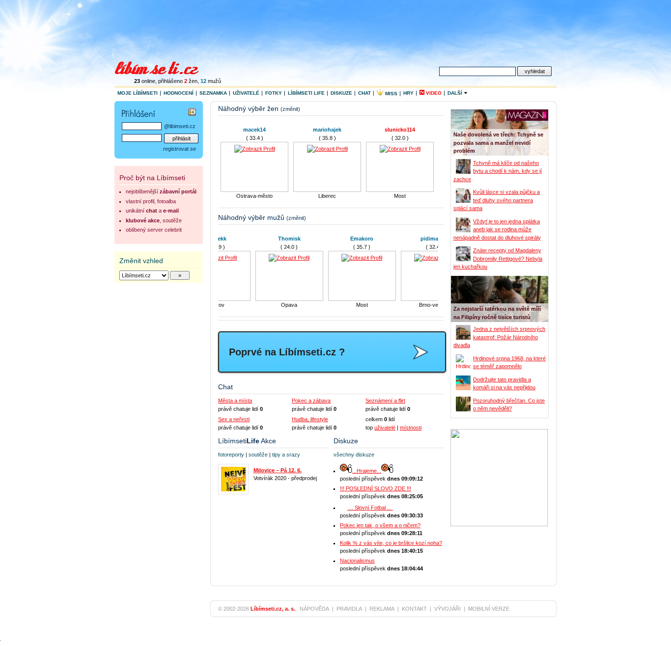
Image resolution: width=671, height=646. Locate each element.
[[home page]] (162, 67)
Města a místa (235, 401)
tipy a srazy (286, 455)
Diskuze (341, 93)
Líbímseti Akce (247, 441)
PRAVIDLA (349, 609)
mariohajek (327, 130)
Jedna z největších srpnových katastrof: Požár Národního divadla (499, 337)
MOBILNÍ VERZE (488, 609)
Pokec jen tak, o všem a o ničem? (380, 525)
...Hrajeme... (366, 471)
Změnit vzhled (141, 261)
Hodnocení (179, 93)
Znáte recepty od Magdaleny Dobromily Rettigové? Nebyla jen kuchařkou (497, 258)
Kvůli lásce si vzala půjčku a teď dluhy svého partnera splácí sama (496, 200)
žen (190, 81)
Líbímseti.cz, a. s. (273, 609)
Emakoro (400, 239)
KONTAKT (414, 609)
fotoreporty (231, 455)
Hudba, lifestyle (310, 419)
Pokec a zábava (311, 401)
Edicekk (255, 239)
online (144, 81)
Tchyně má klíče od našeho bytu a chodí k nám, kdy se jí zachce (497, 171)
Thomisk (327, 239)
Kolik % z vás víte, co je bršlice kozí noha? (391, 543)
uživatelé (384, 428)
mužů (210, 81)
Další (455, 93)
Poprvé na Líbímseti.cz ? (287, 352)
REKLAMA (381, 609)
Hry (408, 93)
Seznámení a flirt (385, 401)
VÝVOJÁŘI (447, 609)
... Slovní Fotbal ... (370, 508)
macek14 (254, 130)
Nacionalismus (357, 561)
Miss (390, 93)
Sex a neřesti (234, 419)
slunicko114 (400, 130)
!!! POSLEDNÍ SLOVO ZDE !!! (375, 488)
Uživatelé (246, 93)
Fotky (273, 93)
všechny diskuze (354, 455)
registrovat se (179, 149)
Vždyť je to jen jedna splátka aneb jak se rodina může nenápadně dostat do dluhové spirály (497, 229)
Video (433, 93)
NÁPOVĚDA (314, 609)
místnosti (410, 428)
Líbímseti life (306, 93)
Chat (364, 93)
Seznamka (213, 93)
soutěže (258, 455)
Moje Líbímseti (137, 93)
